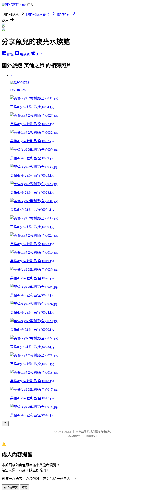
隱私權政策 (74, 436)
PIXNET (67, 431)
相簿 (11, 55)
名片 (39, 55)
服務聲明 (91, 436)
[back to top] (5, 423)
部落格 (25, 55)
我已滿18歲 (10, 487)
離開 (24, 487)
